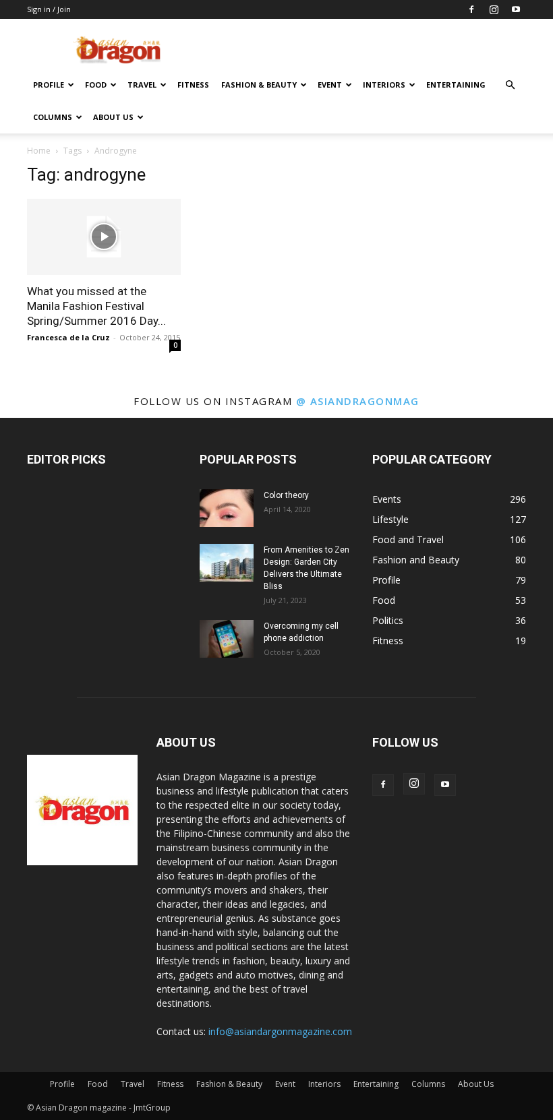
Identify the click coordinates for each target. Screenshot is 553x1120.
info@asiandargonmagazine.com (280, 1031)
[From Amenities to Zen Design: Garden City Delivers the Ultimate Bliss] (227, 563)
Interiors (384, 85)
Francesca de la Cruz (68, 337)
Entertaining (456, 85)
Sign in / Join (49, 9)
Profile (48, 85)
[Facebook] (471, 9)
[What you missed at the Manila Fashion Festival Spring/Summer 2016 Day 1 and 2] (104, 237)
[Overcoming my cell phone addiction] (227, 639)
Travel (141, 85)
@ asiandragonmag (357, 401)
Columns (52, 117)
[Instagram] (494, 9)
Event (330, 85)
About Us (113, 117)
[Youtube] (516, 9)
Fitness (193, 85)
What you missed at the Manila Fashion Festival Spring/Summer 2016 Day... (96, 306)
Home (39, 150)
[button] (510, 85)
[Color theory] (227, 508)
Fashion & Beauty (259, 85)
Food (96, 85)
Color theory (286, 495)
